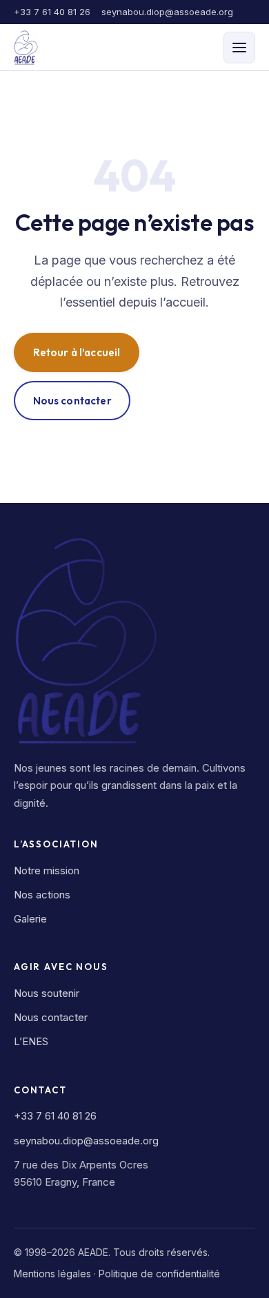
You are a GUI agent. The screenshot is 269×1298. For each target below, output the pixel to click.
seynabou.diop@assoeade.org (167, 11)
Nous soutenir (46, 993)
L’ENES (31, 1041)
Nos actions (42, 894)
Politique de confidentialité (159, 1273)
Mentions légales (52, 1273)
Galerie (30, 918)
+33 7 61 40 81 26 (52, 11)
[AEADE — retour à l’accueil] (26, 47)
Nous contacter (72, 400)
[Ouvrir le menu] (239, 47)
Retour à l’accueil (77, 352)
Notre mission (46, 870)
